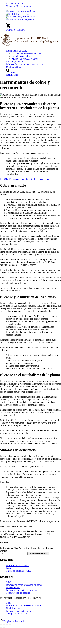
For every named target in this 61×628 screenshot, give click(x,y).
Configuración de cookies (18, 593)
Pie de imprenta (13, 587)
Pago (8, 568)
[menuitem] (33, 3)
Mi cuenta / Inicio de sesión (19, 6)
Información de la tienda (17, 565)
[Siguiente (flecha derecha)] (4, 627)
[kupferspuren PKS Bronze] (30, 45)
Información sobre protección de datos (24, 585)
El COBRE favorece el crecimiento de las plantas (25, 179)
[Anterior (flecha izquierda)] (1, 627)
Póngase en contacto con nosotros (21, 590)
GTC (8, 582)
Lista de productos (14, 3)
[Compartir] (7, 624)
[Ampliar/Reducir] (1, 624)
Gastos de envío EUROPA (18, 571)
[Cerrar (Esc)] (10, 624)
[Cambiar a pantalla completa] (4, 624)
